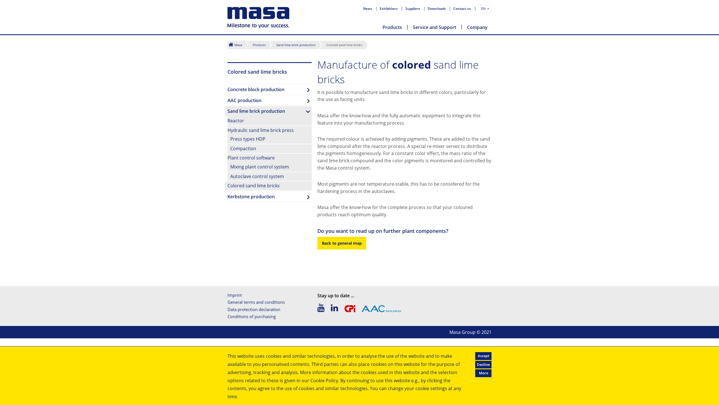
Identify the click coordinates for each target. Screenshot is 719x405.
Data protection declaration (253, 309)
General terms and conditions (256, 302)
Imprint (234, 295)
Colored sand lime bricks (253, 186)
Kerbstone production (251, 197)
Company (477, 27)
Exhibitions (389, 8)
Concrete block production (256, 89)
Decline (483, 364)
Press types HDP (247, 139)
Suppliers (413, 8)
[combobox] (485, 9)
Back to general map (342, 243)
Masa (238, 45)
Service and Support (434, 27)
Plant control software (251, 158)
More (483, 372)
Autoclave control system (257, 176)
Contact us (462, 8)
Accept (483, 355)
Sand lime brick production (296, 45)
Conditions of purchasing (251, 316)
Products (392, 27)
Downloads (437, 8)
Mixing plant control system (259, 167)
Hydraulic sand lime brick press (260, 130)
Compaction (243, 148)
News (368, 8)
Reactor (235, 121)
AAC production (244, 100)
